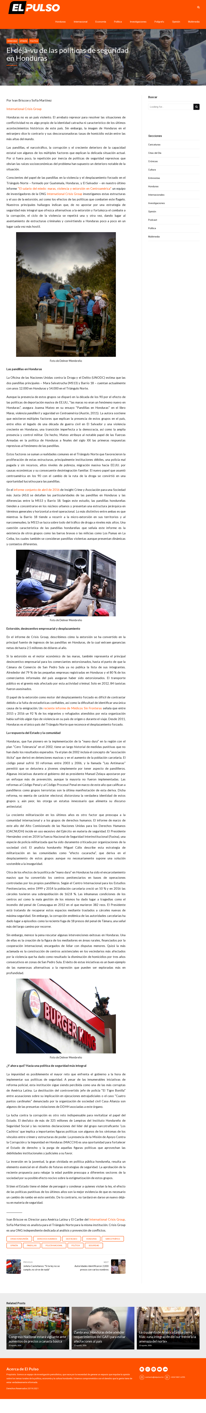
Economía (100, 21)
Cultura (152, 169)
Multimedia (194, 21)
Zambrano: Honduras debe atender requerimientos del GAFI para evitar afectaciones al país (100, 1336)
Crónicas (153, 161)
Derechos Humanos (47, 1239)
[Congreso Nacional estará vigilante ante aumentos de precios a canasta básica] (37, 1328)
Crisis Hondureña (19, 1239)
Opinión (176, 21)
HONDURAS (91, 1239)
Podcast (152, 219)
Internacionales (156, 194)
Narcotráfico (113, 1239)
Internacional (80, 21)
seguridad (94, 1245)
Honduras (60, 21)
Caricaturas (154, 144)
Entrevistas (154, 178)
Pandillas (32, 1245)
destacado (71, 1239)
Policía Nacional (54, 1245)
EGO (19, 74)
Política (118, 21)
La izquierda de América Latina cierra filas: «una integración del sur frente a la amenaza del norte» (167, 1336)
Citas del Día (154, 153)
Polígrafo (159, 21)
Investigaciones (138, 21)
